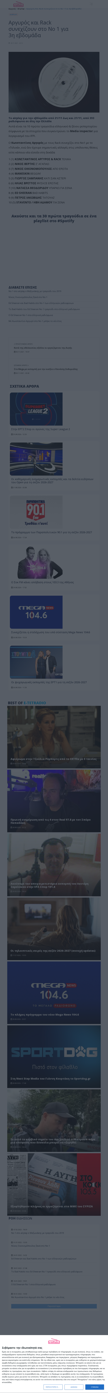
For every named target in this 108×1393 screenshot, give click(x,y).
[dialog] (54, 1364)
